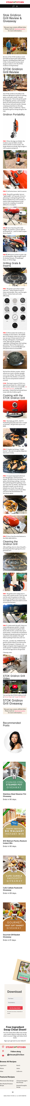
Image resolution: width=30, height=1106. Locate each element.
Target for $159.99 (19, 697)
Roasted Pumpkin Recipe (21, 1086)
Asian (18, 1068)
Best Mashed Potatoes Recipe (6, 1084)
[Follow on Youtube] (3, 1056)
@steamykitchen (15, 1055)
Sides (1, 1071)
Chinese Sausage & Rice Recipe (21, 1081)
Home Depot (8, 697)
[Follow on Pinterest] (3, 1051)
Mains (2, 1068)
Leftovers (19, 1071)
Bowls (18, 1065)
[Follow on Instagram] (3, 1047)
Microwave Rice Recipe (7, 1081)
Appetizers (3, 1065)
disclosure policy (20, 29)
